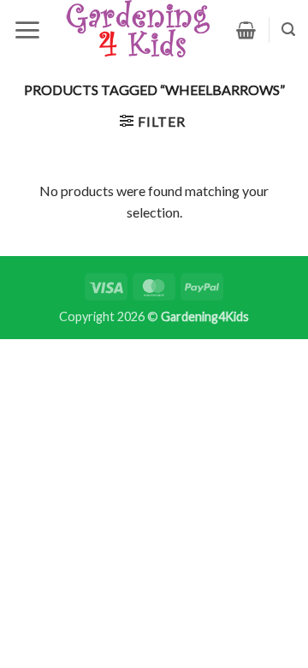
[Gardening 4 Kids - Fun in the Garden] (138, 30)
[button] (27, 30)
